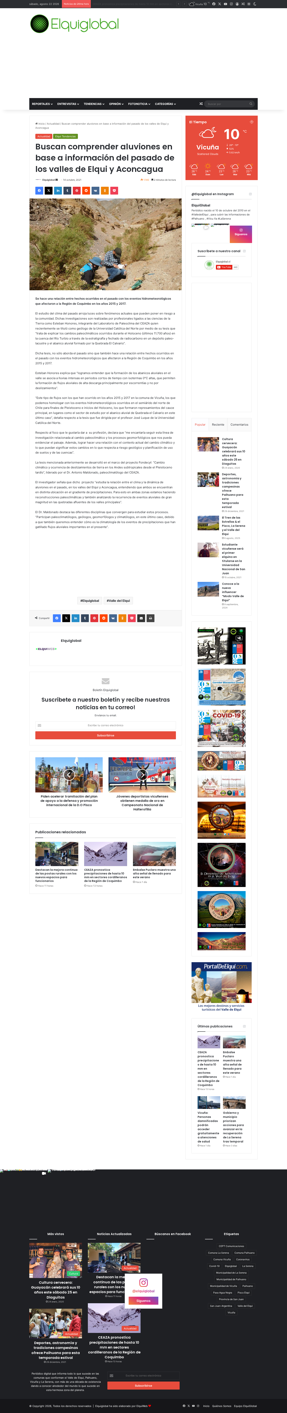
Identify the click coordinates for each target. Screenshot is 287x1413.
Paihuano (247, 1285)
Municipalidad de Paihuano (231, 1279)
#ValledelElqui (200, 214)
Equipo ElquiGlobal (245, 1406)
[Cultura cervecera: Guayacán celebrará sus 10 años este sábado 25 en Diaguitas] (208, 444)
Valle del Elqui (119, 601)
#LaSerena (224, 218)
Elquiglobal (48, 179)
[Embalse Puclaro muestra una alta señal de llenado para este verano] (154, 854)
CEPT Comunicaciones (231, 1246)
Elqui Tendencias (65, 136)
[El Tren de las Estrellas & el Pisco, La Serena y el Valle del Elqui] (208, 523)
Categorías (164, 103)
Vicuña (231, 1312)
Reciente (218, 424)
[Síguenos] (143, 1285)
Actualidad (53, 123)
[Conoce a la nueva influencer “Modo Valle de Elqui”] (208, 589)
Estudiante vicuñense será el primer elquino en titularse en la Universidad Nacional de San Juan (233, 559)
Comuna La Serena (218, 1252)
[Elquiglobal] (74, 24)
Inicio (41, 123)
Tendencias (93, 103)
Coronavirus (243, 1259)
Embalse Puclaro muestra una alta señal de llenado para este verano (154, 873)
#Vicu (210, 218)
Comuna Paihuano (244, 1252)
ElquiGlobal (201, 205)
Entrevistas (66, 103)
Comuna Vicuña (222, 1259)
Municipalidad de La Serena (231, 1272)
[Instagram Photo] (220, 233)
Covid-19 (214, 1266)
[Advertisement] (143, 68)
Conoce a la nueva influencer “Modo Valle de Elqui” (233, 592)
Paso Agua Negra (222, 1292)
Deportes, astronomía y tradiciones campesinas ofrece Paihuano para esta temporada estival (55, 1350)
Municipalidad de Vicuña (223, 1285)
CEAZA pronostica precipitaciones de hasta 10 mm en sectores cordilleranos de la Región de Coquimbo (105, 875)
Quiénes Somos (221, 1406)
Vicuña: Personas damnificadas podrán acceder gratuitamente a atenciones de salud (208, 1127)
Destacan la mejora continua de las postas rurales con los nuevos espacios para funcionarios (56, 875)
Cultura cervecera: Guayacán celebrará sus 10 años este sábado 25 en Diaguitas (233, 451)
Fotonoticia (137, 103)
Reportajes (41, 103)
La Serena (247, 1266)
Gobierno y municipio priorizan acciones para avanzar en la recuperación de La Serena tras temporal (233, 1127)
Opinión (115, 103)
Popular (200, 424)
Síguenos (241, 234)
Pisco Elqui (244, 1292)
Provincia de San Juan (231, 1299)
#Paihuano (198, 218)
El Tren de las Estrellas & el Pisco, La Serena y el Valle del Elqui (233, 526)
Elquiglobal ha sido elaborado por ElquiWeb (121, 1406)
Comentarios (239, 424)
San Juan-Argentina (221, 1305)
